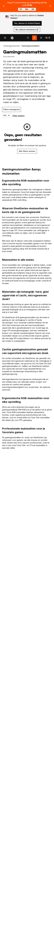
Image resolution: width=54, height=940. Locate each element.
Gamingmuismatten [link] (30, 46)
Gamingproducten (11, 46)
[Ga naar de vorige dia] (3, 6)
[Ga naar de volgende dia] (50, 6)
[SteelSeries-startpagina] (12, 37)
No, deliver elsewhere (26, 29)
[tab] (28, 37)
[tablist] (28, 37)
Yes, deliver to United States (27, 23)
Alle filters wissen (27, 151)
